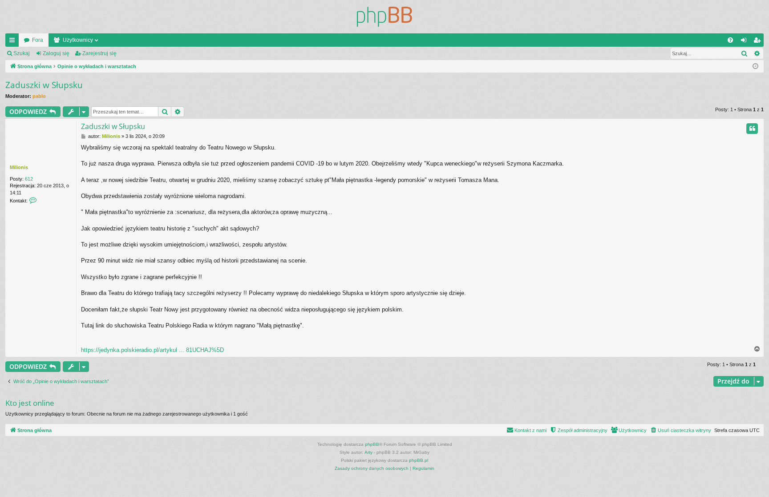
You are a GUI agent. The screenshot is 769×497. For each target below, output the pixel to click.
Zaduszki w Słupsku (44, 85)
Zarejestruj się (99, 53)
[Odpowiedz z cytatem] (752, 128)
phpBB (372, 444)
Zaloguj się (56, 53)
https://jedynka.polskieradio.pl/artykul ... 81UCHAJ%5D (152, 350)
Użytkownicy (78, 40)
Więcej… (14, 42)
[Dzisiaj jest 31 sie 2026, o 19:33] (755, 66)
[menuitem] (730, 40)
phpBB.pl (418, 460)
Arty (368, 452)
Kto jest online (29, 403)
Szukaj (21, 53)
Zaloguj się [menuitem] (745, 42)
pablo (39, 96)
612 (29, 179)
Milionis (19, 167)
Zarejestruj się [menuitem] (759, 42)
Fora (37, 40)
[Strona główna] (384, 16)
